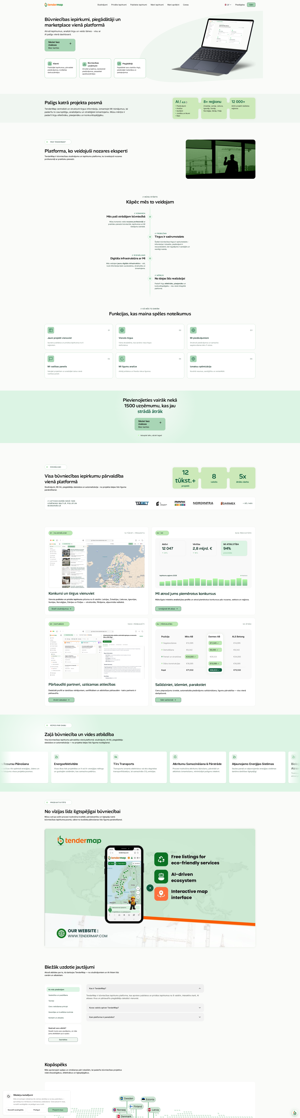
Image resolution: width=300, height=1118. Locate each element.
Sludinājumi (102, 5)
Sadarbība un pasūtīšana (58, 995)
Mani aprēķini (173, 5)
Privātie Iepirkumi (119, 5)
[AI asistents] (295, 1113)
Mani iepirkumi (157, 5)
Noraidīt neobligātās (16, 1110)
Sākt (251, 5)
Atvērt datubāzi (60, 700)
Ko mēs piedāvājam (56, 990)
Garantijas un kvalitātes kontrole (60, 1012)
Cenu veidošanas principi (58, 1006)
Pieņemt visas (57, 1110)
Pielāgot (36, 1110)
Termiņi (51, 1001)
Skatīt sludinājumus (60, 609)
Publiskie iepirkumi (138, 5)
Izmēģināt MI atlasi (167, 609)
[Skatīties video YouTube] (150, 888)
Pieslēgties (240, 5)
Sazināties (63, 1040)
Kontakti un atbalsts (56, 1018)
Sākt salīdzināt (166, 700)
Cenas (186, 5)
